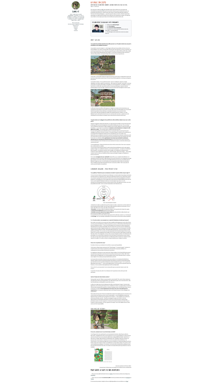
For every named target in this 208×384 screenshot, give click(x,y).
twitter (111, 373)
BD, (103, 9)
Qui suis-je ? (76, 26)
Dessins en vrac (76, 25)
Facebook (76, 30)
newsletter (93, 375)
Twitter (75, 29)
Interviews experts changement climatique (76, 24)
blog (102, 119)
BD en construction (75, 22)
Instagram (76, 27)
